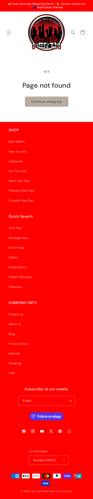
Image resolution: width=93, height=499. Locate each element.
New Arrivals (18, 151)
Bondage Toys (18, 238)
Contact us (16, 314)
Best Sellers (17, 141)
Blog (12, 334)
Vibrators (15, 287)
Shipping (15, 363)
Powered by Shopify (60, 491)
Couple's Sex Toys (21, 200)
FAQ (12, 373)
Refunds (14, 353)
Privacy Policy (18, 343)
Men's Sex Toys (19, 181)
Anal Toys (15, 228)
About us (15, 324)
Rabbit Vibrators (20, 277)
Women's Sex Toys (22, 190)
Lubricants (16, 161)
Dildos (13, 257)
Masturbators (18, 267)
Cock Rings (17, 247)
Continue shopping (46, 101)
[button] (8, 32)
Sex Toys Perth (40, 491)
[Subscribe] (70, 401)
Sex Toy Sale (17, 171)
